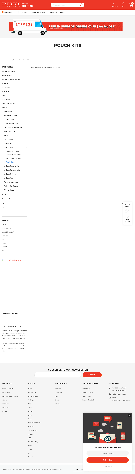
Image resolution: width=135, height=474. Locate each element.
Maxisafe (31, 426)
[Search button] (81, 5)
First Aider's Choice (34, 423)
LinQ (3, 239)
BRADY (4, 225)
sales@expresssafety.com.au (121, 400)
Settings (80, 469)
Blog (56, 396)
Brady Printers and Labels (10, 396)
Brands (57, 400)
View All (30, 457)
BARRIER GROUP (8, 232)
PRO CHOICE (6, 228)
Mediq (30, 445)
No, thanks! (107, 466)
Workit (30, 434)
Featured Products (8, 389)
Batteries (4, 400)
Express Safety (33, 442)
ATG (29, 438)
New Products (6, 392)
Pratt (4, 250)
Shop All (4, 411)
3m (29, 453)
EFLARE (4, 247)
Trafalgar (5, 236)
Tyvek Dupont (32, 430)
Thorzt (30, 449)
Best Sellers (5, 407)
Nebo (3, 254)
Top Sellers (5, 404)
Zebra (4, 243)
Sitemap (57, 404)
